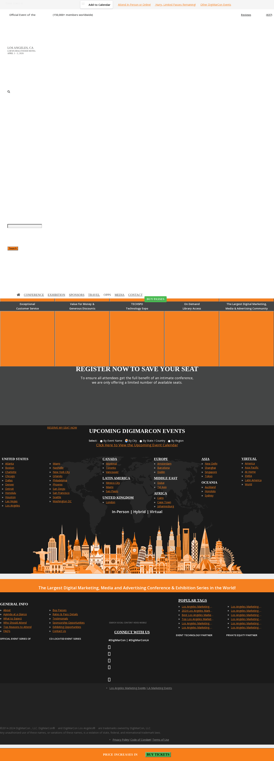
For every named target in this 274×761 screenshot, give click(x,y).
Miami (56, 463)
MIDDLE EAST (165, 478)
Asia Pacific (252, 467)
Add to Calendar (99, 5)
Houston (10, 497)
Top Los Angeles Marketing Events (197, 619)
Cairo (160, 498)
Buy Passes (60, 610)
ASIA (205, 459)
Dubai (160, 483)
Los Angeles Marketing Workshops (247, 627)
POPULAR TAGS (192, 600)
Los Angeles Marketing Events (197, 606)
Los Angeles (12, 505)
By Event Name (112, 440)
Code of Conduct (140, 739)
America (250, 463)
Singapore (211, 472)
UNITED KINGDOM (118, 497)
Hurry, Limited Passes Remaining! (175, 4)
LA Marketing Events (159, 688)
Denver (9, 484)
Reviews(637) (256, 15)
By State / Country (154, 440)
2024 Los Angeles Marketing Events (197, 610)
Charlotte (10, 472)
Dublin (161, 472)
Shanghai (210, 467)
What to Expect (12, 618)
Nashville (58, 467)
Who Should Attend (15, 622)
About (7, 610)
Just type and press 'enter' (11, 158)
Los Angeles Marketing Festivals (247, 606)
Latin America (253, 480)
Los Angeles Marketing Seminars (247, 619)
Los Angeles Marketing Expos (197, 627)
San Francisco (61, 493)
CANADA (110, 459)
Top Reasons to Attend (17, 627)
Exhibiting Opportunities (67, 627)
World (248, 484)
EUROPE (161, 459)
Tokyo (208, 476)
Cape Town (164, 502)
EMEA (248, 476)
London (110, 502)
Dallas (9, 480)
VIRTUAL (249, 459)
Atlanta (9, 463)
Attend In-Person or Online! (134, 4)
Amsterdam (164, 463)
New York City (61, 472)
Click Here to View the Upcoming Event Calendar (137, 445)
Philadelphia (60, 480)
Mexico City (113, 483)
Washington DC (62, 501)
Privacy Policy (121, 739)
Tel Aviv (162, 487)
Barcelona (163, 467)
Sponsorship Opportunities (69, 622)
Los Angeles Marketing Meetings (247, 610)
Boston (9, 467)
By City (132, 440)
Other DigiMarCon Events (215, 4)
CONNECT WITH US (132, 632)
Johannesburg (165, 506)
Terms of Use (160, 739)
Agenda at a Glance (15, 614)
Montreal (111, 463)
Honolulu (10, 493)
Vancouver (112, 472)
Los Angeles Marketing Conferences (197, 623)
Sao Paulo (112, 491)
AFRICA (160, 493)
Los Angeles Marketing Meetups (247, 615)
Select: (93, 440)
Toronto (111, 467)
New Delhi (211, 463)
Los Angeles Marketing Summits (247, 623)
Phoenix (57, 484)
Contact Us (59, 631)
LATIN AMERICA (116, 478)
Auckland (210, 487)
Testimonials (60, 618)
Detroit (9, 488)
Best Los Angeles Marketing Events (197, 615)
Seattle (57, 497)
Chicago (10, 476)
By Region (177, 440)
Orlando (57, 476)
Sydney (209, 495)
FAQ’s (6, 631)
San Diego (59, 488)
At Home (250, 472)
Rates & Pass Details (65, 614)
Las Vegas (11, 501)
